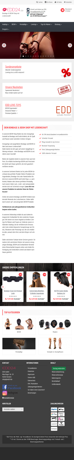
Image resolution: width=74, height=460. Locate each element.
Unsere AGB (31, 378)
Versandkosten (32, 368)
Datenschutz (31, 381)
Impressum (31, 374)
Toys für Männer (46, 24)
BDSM (14, 24)
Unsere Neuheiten (14, 87)
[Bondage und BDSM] (37, 45)
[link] (63, 10)
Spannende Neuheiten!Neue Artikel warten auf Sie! (14, 90)
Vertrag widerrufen (59, 369)
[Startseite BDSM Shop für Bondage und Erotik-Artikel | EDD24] (13, 10)
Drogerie (5, 29)
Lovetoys (34, 24)
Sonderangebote (13, 66)
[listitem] (54, 409)
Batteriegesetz (56, 378)
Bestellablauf (56, 381)
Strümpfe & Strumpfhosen (55, 352)
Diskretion (31, 371)
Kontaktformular (9, 398)
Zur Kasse (49, 2)
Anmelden (69, 2)
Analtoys (5, 24)
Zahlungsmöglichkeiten (35, 387)
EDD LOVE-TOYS (13, 105)
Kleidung (58, 24)
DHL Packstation (33, 384)
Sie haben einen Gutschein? (36, 390)
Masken (55, 332)
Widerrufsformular (57, 375)
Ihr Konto (59, 2)
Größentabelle (56, 384)
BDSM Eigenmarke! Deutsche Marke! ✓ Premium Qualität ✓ (13, 109)
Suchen (40, 2)
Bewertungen (32, 393)
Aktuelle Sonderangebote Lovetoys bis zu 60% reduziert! (14, 69)
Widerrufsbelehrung (58, 372)
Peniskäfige (23, 24)
